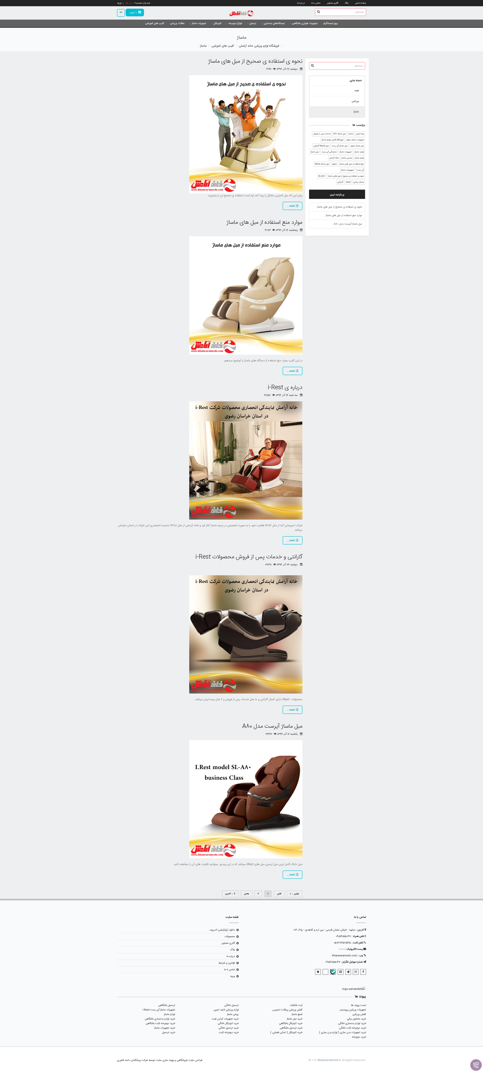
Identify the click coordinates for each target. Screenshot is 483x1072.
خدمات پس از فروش (322, 134)
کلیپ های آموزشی (154, 23)
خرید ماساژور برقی (356, 1019)
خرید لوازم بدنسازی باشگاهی (160, 1019)
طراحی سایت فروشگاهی (189, 1060)
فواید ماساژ (359, 152)
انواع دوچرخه (235, 23)
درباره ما (301, 3)
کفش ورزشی (359, 1014)
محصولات (230, 936)
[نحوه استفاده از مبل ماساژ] (209, 134)
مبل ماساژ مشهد (357, 146)
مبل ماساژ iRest (322, 164)
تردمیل (252, 23)
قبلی (279, 894)
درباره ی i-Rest (285, 387)
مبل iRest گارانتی (321, 146)
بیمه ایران (360, 134)
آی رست (360, 170)
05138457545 (342, 943)
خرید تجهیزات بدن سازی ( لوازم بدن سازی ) (342, 1032)
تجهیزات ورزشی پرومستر (353, 1010)
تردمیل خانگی (231, 1005)
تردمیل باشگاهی (166, 1005)
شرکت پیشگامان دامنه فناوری (132, 1060)
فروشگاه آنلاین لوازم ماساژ (332, 140)
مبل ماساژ (315, 152)
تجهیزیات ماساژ (347, 170)
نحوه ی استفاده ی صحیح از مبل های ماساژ (346, 176)
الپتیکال (217, 23)
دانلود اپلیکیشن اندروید (222, 930)
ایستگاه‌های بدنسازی (274, 23)
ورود (232, 976)
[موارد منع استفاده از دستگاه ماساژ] (209, 295)
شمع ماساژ (297, 1014)
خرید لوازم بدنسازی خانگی (352, 1023)
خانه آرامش (334, 158)
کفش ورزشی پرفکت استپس (287, 1010)
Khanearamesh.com (344, 955)
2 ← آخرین (230, 894)
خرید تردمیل (168, 1032)
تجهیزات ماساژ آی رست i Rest (159, 1010)
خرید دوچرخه (359, 1037)
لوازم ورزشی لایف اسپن (226, 1010)
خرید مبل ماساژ (294, 1019)
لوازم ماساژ (359, 158)
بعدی (246, 894)
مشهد (334, 164)
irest (348, 182)
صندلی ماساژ (346, 158)
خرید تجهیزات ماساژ (164, 1028)
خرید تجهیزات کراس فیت (225, 1019)
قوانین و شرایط (226, 963)
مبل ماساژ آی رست (340, 146)
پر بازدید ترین (337, 194)
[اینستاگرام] (355, 972)
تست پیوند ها (358, 1005)
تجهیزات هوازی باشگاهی (304, 23)
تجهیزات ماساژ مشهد (355, 140)
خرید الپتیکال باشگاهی (290, 1023)
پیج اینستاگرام (330, 23)
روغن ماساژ (233, 1014)
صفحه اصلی (360, 3)
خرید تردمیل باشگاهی (291, 1028)
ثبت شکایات (296, 1005)
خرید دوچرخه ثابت (229, 1032)
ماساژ (351, 134)
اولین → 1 (294, 894)
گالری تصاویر (332, 3)
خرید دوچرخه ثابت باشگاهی (160, 1023)
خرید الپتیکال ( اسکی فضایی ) (286, 1032)
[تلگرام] (348, 972)
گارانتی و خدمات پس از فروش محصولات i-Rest (248, 557)
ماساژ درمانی (358, 182)
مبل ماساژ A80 (339, 134)
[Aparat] (340, 972)
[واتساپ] (325, 972)
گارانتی (340, 182)
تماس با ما (315, 3)
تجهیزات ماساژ (199, 23)
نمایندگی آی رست (329, 152)
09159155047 (343, 936)
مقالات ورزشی (177, 23)
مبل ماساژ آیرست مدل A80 (348, 224)
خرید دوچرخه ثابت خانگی (352, 1028)
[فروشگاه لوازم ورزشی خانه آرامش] (241, 13)
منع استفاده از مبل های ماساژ (352, 164)
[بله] (333, 972)
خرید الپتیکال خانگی (228, 1023)
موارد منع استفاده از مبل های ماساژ (344, 215)
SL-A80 (321, 176)
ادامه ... (291, 206)
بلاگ (347, 3)
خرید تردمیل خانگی (228, 1028)
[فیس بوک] (363, 972)
